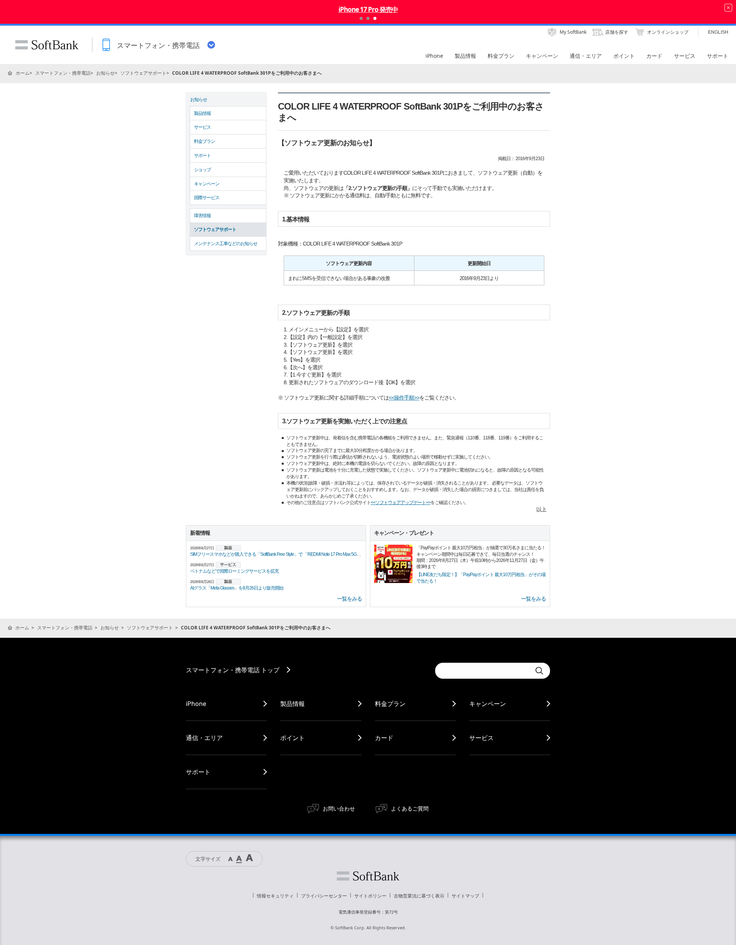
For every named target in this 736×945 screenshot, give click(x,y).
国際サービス (206, 197)
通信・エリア (204, 738)
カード (384, 738)
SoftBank (47, 44)
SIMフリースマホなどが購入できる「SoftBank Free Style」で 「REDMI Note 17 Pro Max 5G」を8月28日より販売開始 (298, 554)
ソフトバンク (368, 876)
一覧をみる (349, 599)
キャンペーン (206, 184)
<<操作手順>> (404, 398)
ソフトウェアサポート (143, 73)
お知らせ (105, 73)
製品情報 (202, 113)
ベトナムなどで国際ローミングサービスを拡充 (234, 571)
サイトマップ (465, 896)
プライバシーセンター (324, 896)
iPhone (196, 703)
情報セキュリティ (275, 896)
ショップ (202, 169)
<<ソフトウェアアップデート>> (400, 502)
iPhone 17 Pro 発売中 (368, 9)
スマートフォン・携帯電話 (62, 73)
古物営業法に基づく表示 (419, 896)
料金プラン (204, 141)
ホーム (23, 73)
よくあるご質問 (410, 808)
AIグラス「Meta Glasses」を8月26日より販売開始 (236, 588)
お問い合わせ (339, 808)
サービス (202, 127)
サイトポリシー (370, 896)
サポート (202, 155)
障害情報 (202, 215)
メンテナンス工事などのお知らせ (225, 243)
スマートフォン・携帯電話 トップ (232, 670)
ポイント (292, 738)
